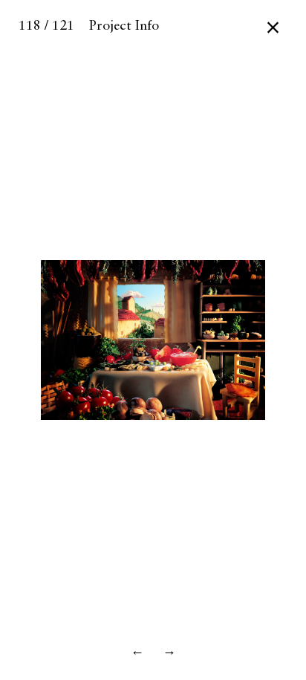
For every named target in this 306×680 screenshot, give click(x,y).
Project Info (124, 26)
